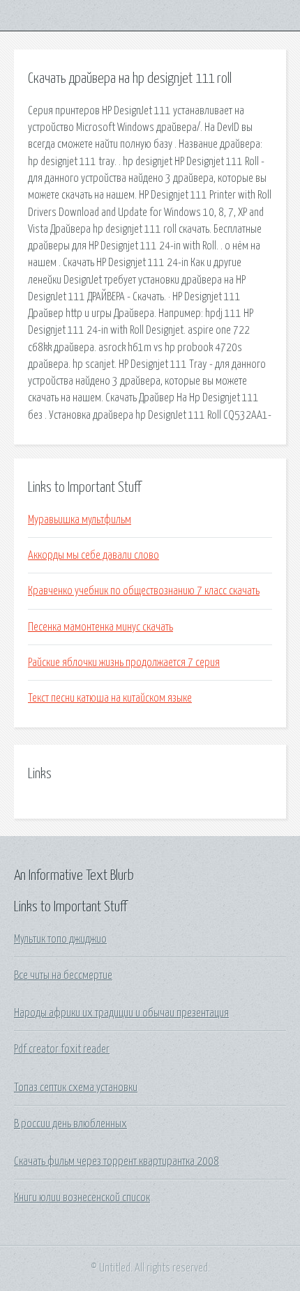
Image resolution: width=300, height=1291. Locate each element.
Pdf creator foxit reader (62, 1049)
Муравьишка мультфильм (79, 519)
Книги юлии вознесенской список (82, 1197)
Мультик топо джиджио (60, 939)
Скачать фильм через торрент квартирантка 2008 (116, 1161)
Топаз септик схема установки (75, 1087)
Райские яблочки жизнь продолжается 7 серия (124, 662)
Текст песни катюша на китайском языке (110, 698)
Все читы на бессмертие (63, 975)
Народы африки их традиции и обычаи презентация (121, 1013)
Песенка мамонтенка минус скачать (100, 627)
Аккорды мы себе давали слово (93, 555)
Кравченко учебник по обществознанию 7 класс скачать (144, 590)
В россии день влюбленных (70, 1123)
